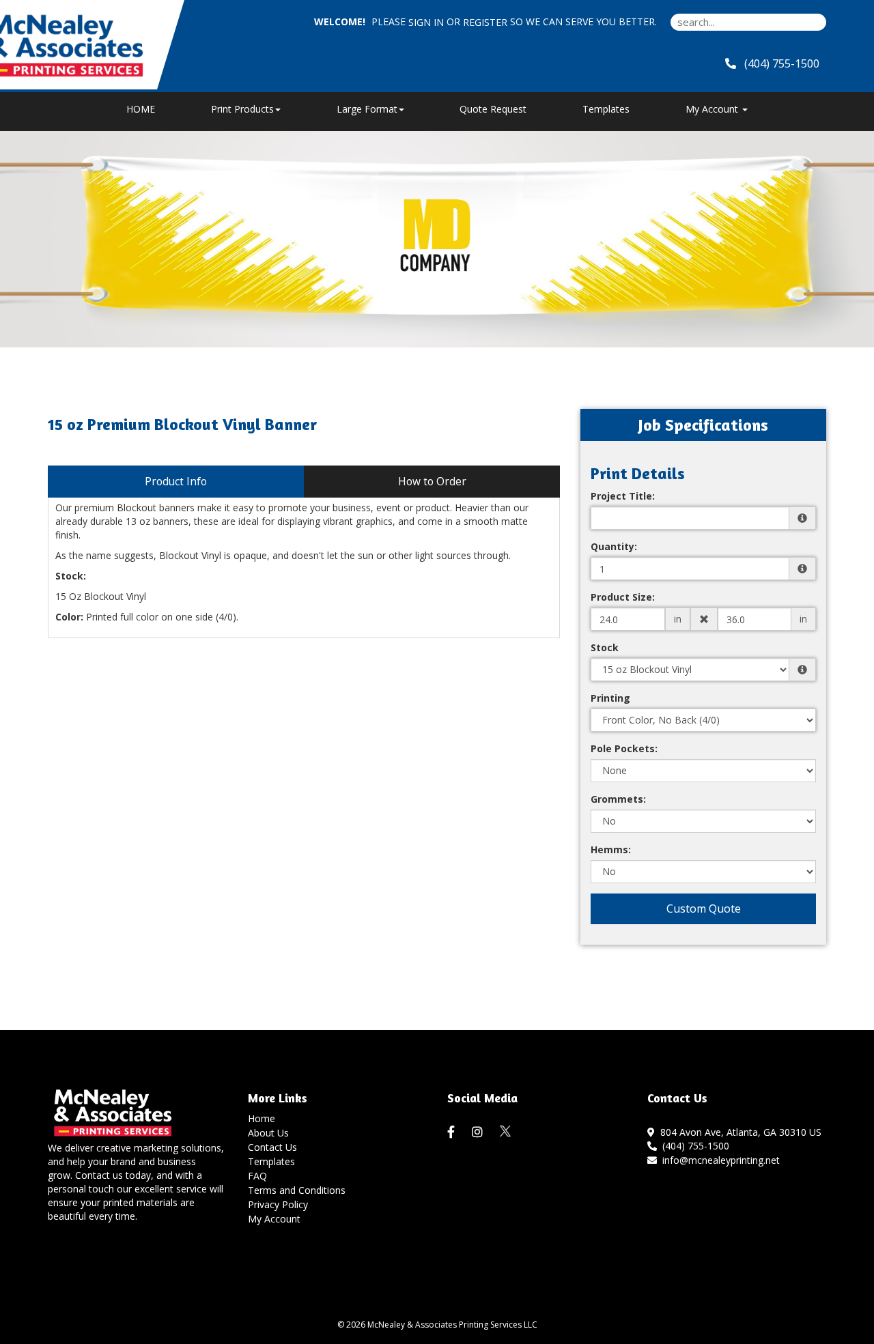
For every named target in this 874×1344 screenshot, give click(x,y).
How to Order (432, 481)
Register (485, 22)
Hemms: (611, 849)
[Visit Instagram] (479, 1132)
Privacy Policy (278, 1204)
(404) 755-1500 (693, 1145)
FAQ (257, 1175)
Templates (606, 108)
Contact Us (272, 1147)
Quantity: (614, 546)
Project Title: (623, 495)
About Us (268, 1132)
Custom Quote (703, 908)
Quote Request (493, 108)
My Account (274, 1218)
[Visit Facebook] (452, 1132)
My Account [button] (713, 108)
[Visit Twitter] (506, 1131)
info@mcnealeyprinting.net (718, 1160)
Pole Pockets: (624, 748)
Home (261, 1118)
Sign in (426, 22)
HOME (140, 108)
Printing (610, 697)
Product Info (176, 481)
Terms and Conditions (297, 1190)
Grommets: (618, 798)
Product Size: (623, 596)
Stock (605, 647)
